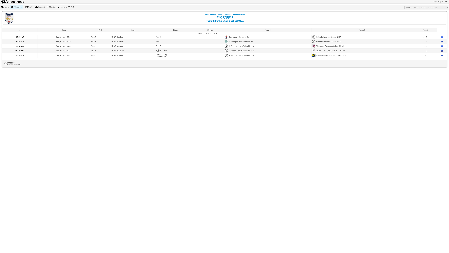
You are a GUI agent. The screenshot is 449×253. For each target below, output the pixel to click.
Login (435, 2)
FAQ (446, 2)
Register (441, 2)
